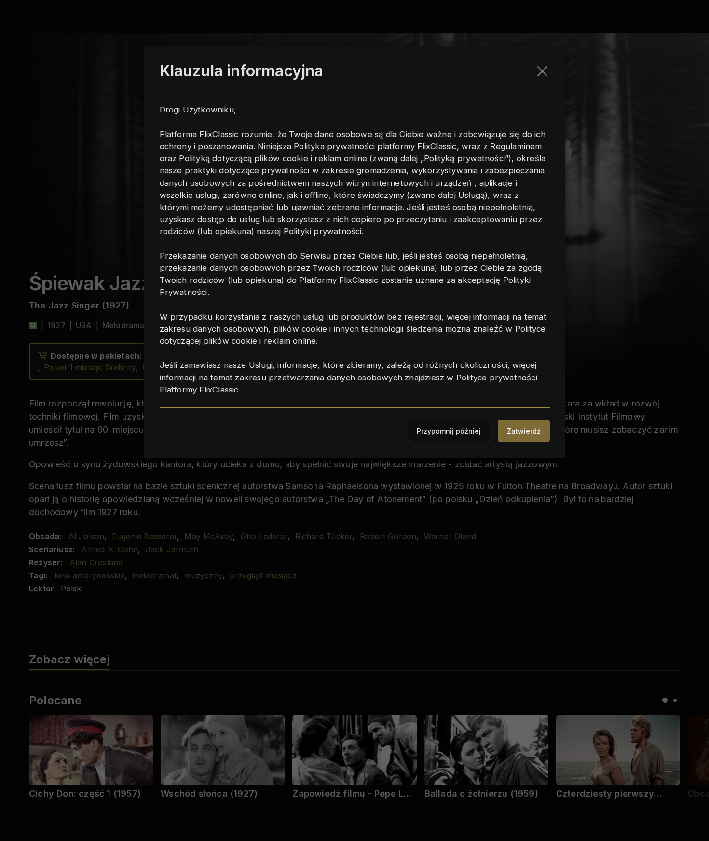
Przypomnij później (449, 431)
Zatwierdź (524, 431)
